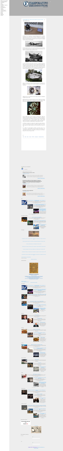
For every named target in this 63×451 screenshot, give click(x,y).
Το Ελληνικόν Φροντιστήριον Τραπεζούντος (42, 367)
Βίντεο (1, 3)
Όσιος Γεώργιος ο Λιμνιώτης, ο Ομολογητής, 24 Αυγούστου (33, 277)
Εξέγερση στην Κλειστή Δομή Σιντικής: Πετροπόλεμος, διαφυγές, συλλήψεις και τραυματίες (40, 204)
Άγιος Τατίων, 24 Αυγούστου (34, 275)
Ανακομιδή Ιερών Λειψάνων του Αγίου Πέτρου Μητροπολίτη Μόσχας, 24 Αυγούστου (34, 276)
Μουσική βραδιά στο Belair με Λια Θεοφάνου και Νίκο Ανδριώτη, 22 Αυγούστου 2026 (36, 294)
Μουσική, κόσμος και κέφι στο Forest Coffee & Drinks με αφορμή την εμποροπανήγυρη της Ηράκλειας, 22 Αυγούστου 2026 (42, 210)
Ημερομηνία (32, 259)
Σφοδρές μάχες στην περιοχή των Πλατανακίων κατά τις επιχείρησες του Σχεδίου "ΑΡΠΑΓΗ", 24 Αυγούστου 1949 (33, 246)
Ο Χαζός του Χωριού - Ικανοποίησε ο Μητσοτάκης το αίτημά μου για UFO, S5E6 (37, 405)
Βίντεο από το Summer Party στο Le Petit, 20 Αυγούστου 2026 (39, 304)
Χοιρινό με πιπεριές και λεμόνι (36, 329)
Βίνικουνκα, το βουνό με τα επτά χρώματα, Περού (36, 344)
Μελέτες (2, 12)
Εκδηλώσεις (2, 14)
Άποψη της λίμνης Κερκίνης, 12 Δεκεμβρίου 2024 (42, 224)
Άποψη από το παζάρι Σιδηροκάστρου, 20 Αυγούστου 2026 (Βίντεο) (42, 308)
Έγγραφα (2, 13)
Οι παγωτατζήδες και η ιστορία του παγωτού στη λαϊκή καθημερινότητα (40, 377)
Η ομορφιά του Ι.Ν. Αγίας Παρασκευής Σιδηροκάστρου (40, 220)
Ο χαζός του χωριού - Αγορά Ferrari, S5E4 (43, 413)
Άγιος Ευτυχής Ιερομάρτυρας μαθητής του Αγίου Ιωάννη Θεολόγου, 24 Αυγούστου (34, 278)
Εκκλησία (2, 15)
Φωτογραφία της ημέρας (4, 1)
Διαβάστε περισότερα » (41, 178)
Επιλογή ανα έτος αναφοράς (4, 0)
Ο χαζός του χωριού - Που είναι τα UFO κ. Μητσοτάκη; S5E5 (40, 409)
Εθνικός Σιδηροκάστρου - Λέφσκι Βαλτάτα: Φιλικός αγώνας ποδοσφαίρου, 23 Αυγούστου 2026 (36, 200)
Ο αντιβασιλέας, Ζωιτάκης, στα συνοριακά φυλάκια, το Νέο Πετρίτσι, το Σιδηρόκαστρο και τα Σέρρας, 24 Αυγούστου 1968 (34, 238)
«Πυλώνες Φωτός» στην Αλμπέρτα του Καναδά (42, 352)
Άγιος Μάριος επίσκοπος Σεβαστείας (28, 190)
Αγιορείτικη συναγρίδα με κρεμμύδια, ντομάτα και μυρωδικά (39, 333)
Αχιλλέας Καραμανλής (42, 322)
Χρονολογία (35, 259)
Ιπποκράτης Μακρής (39, 318)
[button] (44, 19)
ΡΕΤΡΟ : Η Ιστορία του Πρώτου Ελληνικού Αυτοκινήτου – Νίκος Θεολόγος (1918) (42, 382)
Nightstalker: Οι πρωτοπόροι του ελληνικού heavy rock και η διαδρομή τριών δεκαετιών (36, 390)
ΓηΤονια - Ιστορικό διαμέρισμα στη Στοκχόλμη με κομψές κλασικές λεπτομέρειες (39, 348)
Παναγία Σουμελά (37, 359)
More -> (41, 207)
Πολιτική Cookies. (36, 448)
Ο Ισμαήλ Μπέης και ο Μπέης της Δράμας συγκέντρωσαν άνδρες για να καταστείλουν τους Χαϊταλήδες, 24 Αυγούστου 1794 (34, 254)
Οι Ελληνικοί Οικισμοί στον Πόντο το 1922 (28, 172)
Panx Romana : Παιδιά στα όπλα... (43, 398)
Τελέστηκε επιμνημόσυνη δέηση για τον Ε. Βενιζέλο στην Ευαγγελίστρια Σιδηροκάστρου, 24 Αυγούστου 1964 (34, 241)
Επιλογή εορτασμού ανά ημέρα (33, 282)
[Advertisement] (49, 18)
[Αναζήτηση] (50, 2)
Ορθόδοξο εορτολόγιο (23, 281)
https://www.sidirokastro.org (41, 447)
